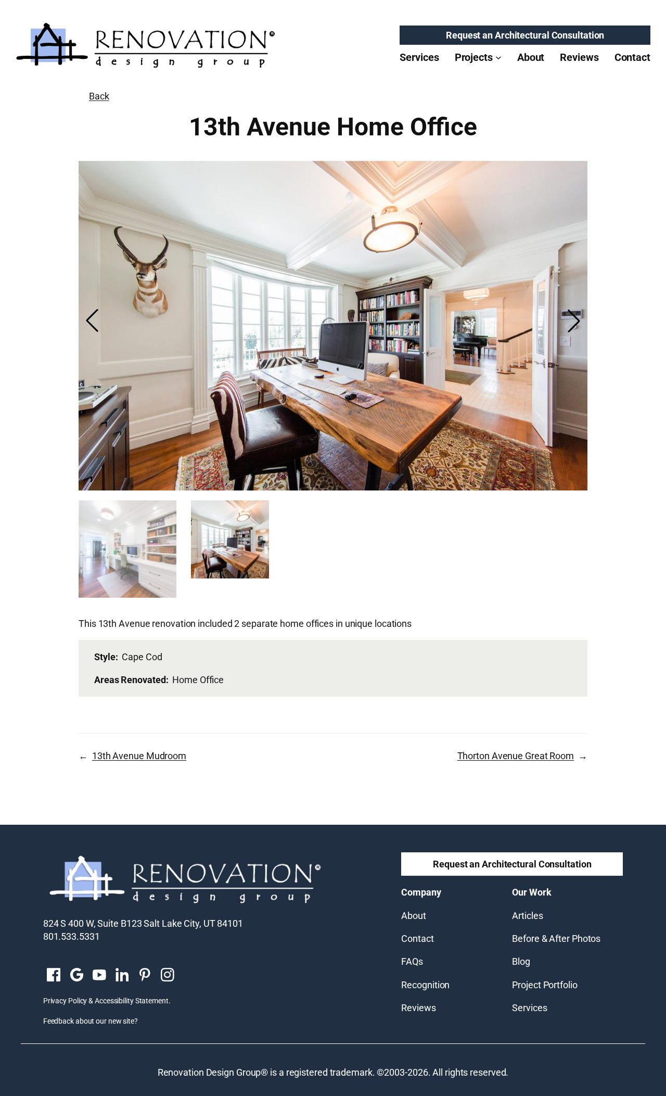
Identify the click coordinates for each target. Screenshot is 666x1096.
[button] (573, 320)
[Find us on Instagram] (167, 975)
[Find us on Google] (76, 975)
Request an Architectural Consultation (525, 35)
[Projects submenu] (498, 57)
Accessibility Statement (132, 1001)
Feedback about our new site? (90, 1021)
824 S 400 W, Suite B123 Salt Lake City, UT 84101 (143, 923)
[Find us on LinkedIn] (121, 975)
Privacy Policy (65, 1001)
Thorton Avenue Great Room (515, 755)
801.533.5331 (71, 936)
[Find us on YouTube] (99, 975)
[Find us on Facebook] (53, 975)
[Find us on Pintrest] (144, 975)
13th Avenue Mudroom (139, 755)
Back (99, 96)
